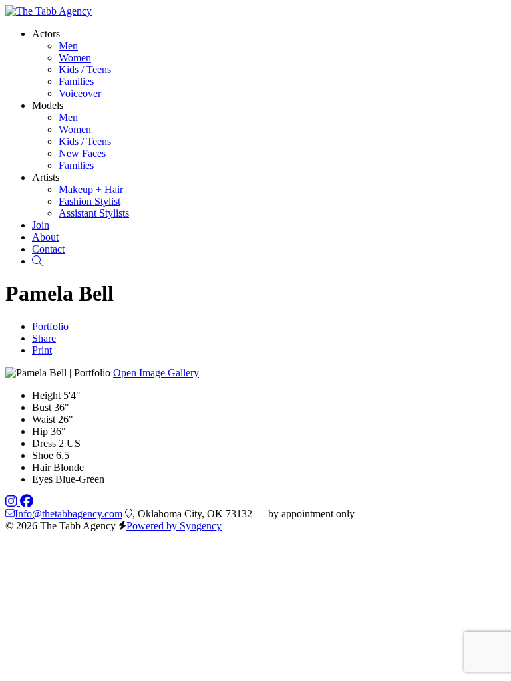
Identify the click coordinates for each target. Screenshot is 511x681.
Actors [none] (46, 33)
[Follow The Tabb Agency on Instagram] (12, 501)
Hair (41, 467)
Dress (44, 443)
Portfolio (50, 326)
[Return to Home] (48, 11)
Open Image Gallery (156, 372)
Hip (40, 431)
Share (44, 338)
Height (46, 395)
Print (42, 350)
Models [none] (47, 105)
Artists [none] (45, 177)
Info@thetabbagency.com (68, 513)
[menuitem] (68, 45)
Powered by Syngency (174, 525)
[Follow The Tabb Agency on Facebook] (26, 501)
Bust (41, 407)
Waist (43, 419)
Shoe (42, 455)
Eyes (42, 479)
